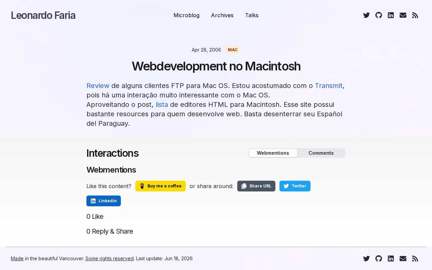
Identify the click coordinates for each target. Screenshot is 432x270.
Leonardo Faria (43, 15)
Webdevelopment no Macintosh (216, 66)
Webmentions (273, 153)
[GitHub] (379, 15)
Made (17, 258)
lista (162, 104)
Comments (321, 153)
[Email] (403, 15)
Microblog (186, 15)
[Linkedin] (391, 15)
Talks (252, 15)
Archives (222, 15)
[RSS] (415, 15)
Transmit (329, 86)
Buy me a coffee (164, 185)
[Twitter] (366, 15)
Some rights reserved (109, 258)
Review (97, 86)
